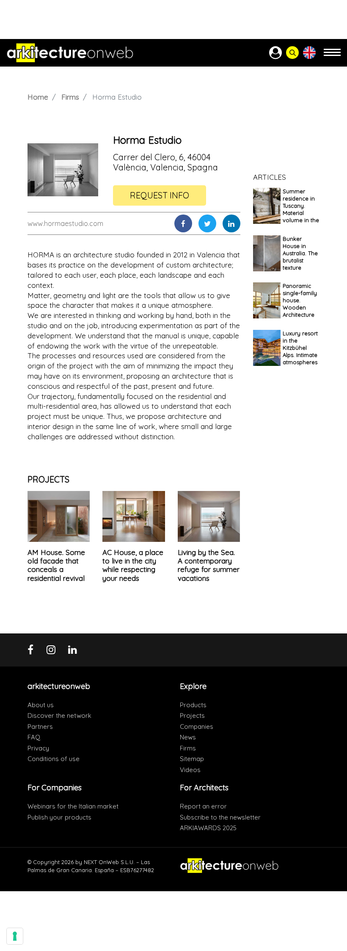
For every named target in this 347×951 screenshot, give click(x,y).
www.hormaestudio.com (65, 223)
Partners (40, 726)
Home (38, 96)
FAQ (34, 737)
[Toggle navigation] (332, 56)
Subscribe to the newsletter (220, 817)
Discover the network (59, 715)
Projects (192, 715)
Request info (159, 195)
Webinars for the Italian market (73, 806)
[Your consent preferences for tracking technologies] (15, 936)
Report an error (203, 806)
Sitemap (192, 759)
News (188, 737)
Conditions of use (54, 759)
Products (193, 705)
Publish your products (59, 817)
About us (41, 705)
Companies (196, 726)
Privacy (38, 748)
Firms (70, 96)
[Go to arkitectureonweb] (70, 53)
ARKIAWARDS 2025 (208, 828)
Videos (190, 770)
